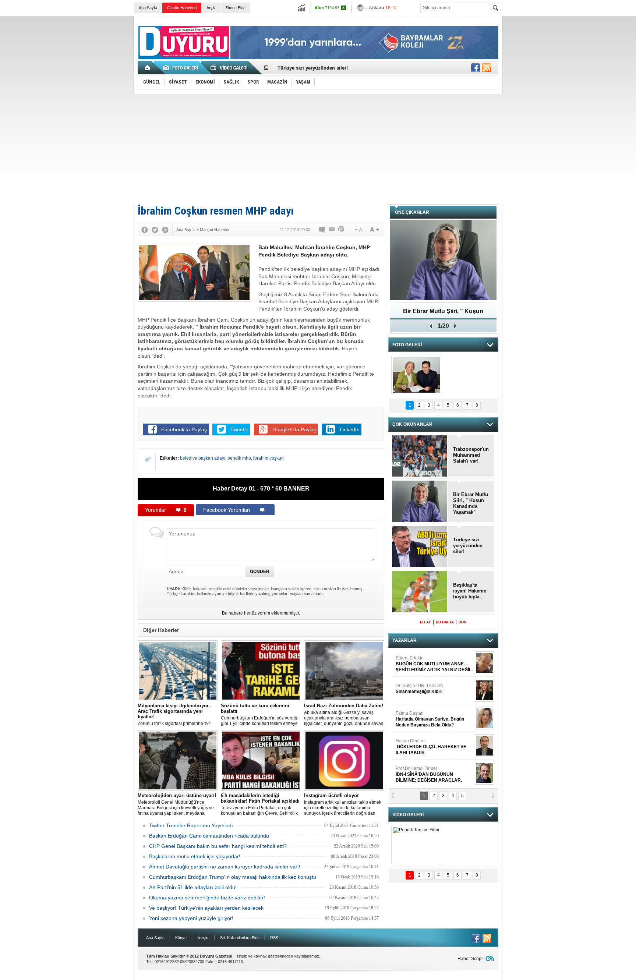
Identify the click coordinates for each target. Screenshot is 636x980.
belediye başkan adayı (202, 458)
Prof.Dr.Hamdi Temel (429, 668)
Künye (181, 937)
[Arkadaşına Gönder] (332, 229)
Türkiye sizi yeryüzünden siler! (313, 68)
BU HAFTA (445, 622)
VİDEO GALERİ (408, 814)
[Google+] (165, 229)
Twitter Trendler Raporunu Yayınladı (191, 825)
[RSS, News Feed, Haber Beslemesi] (486, 67)
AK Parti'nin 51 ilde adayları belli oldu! (193, 887)
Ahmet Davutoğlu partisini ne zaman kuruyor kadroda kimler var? (224, 867)
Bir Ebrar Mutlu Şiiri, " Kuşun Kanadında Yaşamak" (470, 503)
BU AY (425, 622)
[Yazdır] (341, 229)
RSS (274, 937)
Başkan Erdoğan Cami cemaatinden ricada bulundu (209, 836)
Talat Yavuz (426, 720)
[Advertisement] (318, 149)
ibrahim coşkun (268, 458)
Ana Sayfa (148, 8)
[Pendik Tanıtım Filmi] (416, 845)
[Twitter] (155, 229)
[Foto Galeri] (182, 67)
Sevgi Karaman (411, 748)
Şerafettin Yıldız (426, 778)
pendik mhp (239, 458)
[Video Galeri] (230, 67)
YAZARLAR (404, 640)
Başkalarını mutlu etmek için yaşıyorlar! (194, 856)
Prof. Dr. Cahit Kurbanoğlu (422, 692)
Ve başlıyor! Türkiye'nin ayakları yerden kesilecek (206, 908)
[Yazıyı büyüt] (374, 229)
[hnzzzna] (416, 375)
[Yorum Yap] (322, 229)
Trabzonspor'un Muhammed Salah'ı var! (471, 455)
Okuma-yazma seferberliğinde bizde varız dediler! (207, 898)
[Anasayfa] (148, 67)
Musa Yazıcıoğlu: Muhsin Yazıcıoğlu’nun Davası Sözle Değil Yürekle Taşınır (443, 313)
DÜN (462, 622)
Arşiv (211, 8)
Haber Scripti (470, 958)
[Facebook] (144, 229)
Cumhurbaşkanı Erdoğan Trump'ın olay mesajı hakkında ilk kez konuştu (232, 877)
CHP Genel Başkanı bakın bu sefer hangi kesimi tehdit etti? (218, 846)
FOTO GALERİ (407, 344)
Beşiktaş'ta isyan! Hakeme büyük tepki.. (469, 590)
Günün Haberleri (182, 8)
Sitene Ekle (235, 8)
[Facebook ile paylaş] (475, 67)
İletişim (203, 937)
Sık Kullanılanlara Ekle (239, 937)
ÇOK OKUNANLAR (412, 424)
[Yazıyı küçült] (358, 229)
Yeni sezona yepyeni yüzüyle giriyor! (191, 918)
